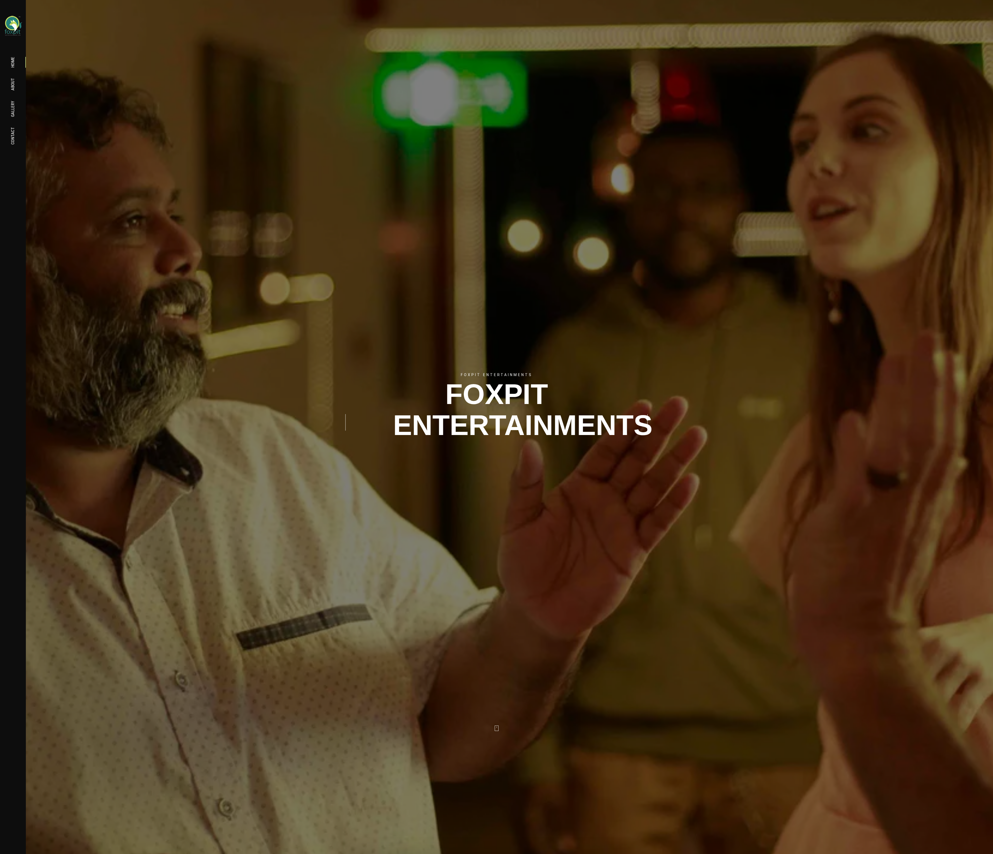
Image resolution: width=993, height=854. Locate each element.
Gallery (12, 109)
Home (12, 62)
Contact (12, 135)
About (12, 84)
